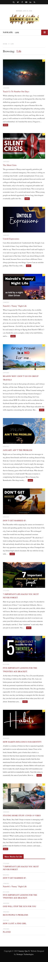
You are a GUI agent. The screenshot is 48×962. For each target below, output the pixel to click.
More (5, 125)
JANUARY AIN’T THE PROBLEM (17, 450)
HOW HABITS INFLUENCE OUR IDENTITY (22, 741)
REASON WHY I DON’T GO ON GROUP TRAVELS (20, 378)
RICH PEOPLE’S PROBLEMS (15, 914)
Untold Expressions (11, 238)
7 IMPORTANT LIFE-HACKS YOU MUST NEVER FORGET (21, 596)
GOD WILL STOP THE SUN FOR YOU (19, 906)
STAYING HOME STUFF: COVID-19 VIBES (22, 815)
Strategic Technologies (24, 954)
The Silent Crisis (10, 165)
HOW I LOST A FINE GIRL (14, 923)
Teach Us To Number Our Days (16, 91)
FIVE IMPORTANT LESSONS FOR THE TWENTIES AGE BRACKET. (20, 669)
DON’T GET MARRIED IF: (14, 520)
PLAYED (7, 931)
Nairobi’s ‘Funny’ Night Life (15, 305)
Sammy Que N (24, 951)
